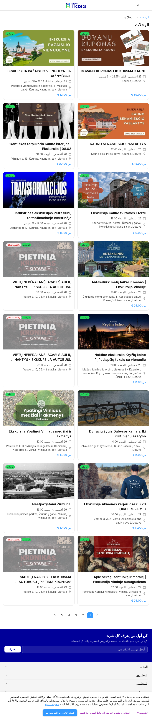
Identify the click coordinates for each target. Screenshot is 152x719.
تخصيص (142, 712)
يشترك (12, 649)
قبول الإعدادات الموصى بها (60, 712)
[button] (76, 667)
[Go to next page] (55, 615)
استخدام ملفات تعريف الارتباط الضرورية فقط (105, 712)
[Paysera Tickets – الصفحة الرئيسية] (76, 5)
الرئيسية (144, 17)
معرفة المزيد (52, 704)
